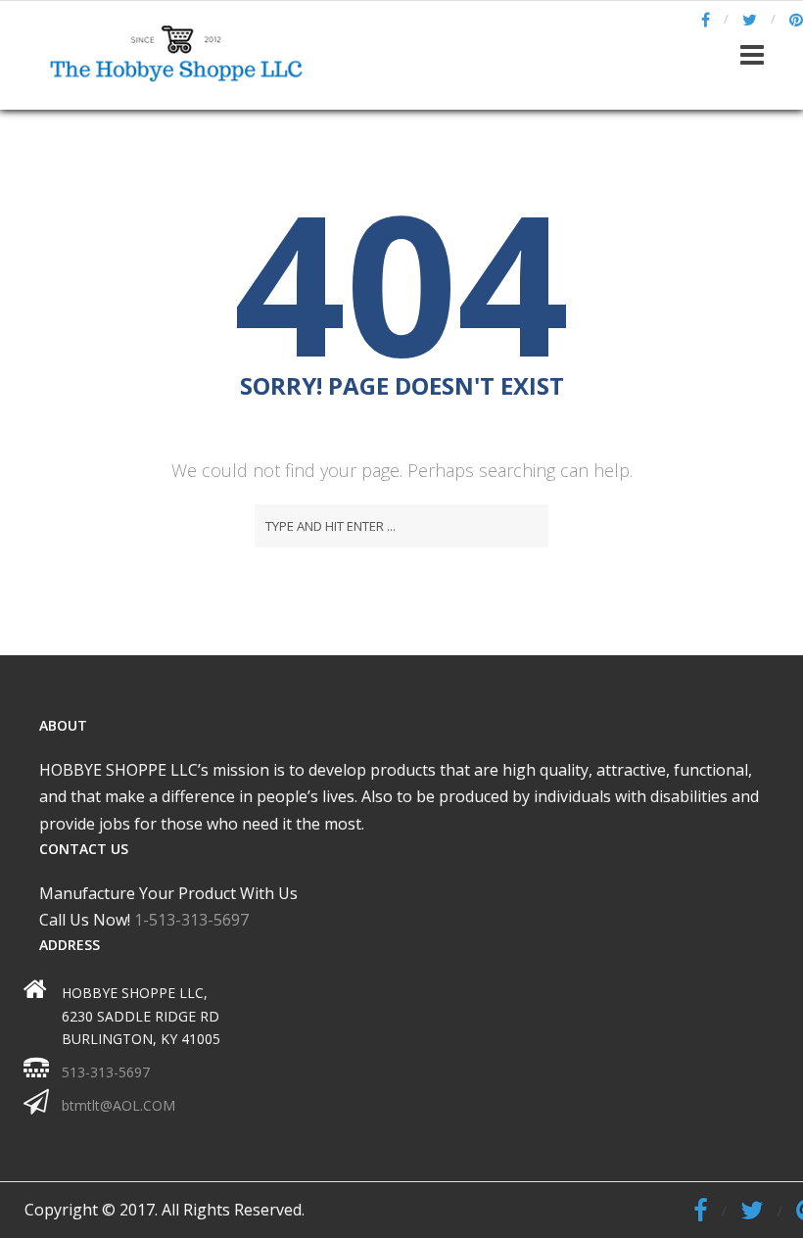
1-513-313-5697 (191, 919)
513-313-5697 (106, 1072)
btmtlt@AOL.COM (118, 1105)
